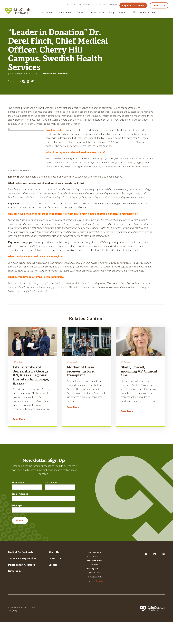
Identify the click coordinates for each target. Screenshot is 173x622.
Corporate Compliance (87, 4)
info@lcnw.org (97, 581)
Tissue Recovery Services (22, 558)
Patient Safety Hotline (108, 4)
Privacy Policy (12, 611)
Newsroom (14, 570)
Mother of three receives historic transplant (81, 371)
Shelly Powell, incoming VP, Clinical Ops (139, 371)
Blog (111, 12)
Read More (19, 419)
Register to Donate (133, 5)
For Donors (48, 12)
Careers (53, 564)
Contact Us (159, 5)
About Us (123, 12)
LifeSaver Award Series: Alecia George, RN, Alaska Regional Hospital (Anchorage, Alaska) (31, 375)
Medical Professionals (55, 73)
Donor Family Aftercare (21, 564)
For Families (65, 12)
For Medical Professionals (90, 12)
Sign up (20, 520)
